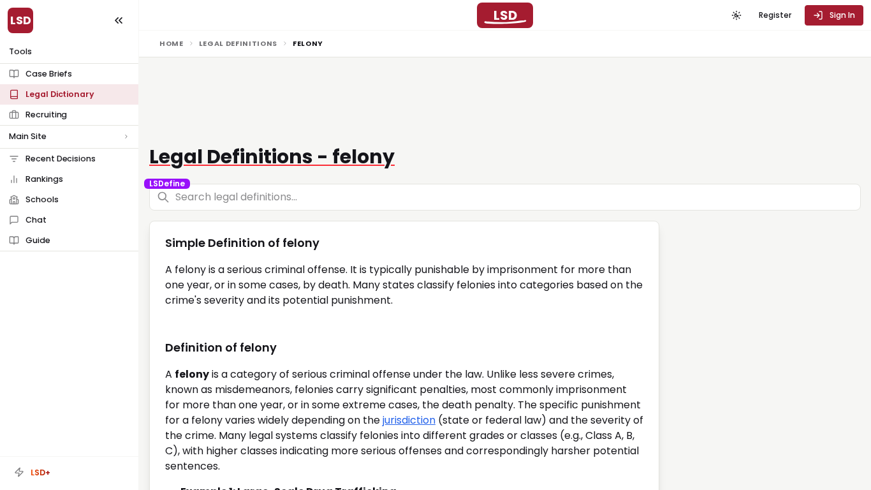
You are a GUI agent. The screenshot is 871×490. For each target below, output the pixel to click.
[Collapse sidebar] (118, 20)
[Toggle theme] (736, 15)
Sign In (842, 15)
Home (171, 43)
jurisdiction (409, 420)
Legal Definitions (238, 43)
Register (775, 15)
